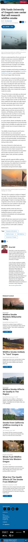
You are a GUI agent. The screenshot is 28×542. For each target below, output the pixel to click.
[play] (2, 540)
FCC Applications (6, 524)
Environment (5, 312)
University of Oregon (11, 237)
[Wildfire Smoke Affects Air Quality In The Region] (13, 379)
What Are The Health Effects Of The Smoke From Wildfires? (13, 479)
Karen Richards (6, 357)
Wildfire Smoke (10, 234)
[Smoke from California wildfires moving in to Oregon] (13, 414)
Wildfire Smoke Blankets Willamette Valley (12, 316)
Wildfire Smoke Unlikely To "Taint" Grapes (14, 353)
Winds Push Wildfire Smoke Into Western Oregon (12, 459)
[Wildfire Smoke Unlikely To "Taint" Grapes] (13, 343)
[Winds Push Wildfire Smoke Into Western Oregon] (13, 446)
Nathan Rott (5, 484)
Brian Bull (9, 21)
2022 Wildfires (20, 234)
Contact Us (5, 522)
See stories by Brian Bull (15, 285)
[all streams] (26, 540)
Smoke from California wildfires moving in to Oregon (13, 425)
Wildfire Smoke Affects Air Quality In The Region (13, 391)
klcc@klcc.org (5, 519)
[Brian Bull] (4, 249)
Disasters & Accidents (11, 231)
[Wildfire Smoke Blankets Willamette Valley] (13, 304)
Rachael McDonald (7, 322)
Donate (24, 2)
